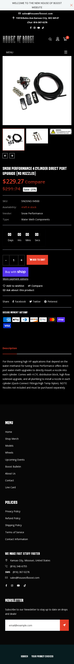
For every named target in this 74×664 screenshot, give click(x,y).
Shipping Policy (13, 525)
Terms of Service (14, 532)
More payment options (15, 278)
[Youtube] (38, 27)
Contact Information (16, 539)
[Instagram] (34, 27)
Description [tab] (10, 348)
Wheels (9, 452)
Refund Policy (12, 518)
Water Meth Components (35, 219)
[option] (37, 90)
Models (9, 445)
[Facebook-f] (31, 27)
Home (8, 431)
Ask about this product (20, 290)
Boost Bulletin (13, 466)
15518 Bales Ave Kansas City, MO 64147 (37, 18)
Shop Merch (12, 438)
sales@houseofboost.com (37, 13)
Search (24, 656)
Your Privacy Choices (42, 656)
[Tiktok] (43, 27)
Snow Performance (32, 213)
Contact (9, 480)
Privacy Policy (12, 511)
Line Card (10, 487)
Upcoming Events (15, 459)
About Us (10, 473)
